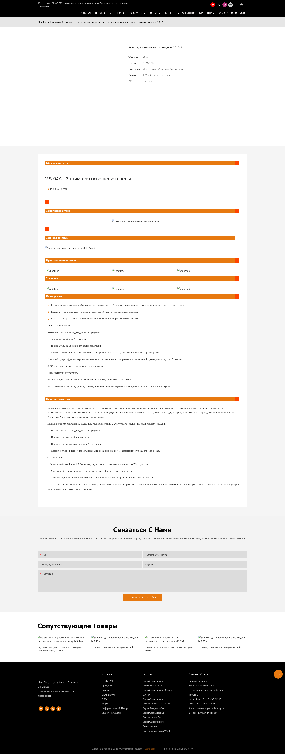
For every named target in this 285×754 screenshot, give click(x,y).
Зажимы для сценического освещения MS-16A (219, 647)
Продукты (55, 22)
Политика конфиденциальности (177, 748)
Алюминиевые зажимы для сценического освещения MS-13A (169, 649)
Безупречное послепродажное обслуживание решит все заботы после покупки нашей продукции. (95, 312)
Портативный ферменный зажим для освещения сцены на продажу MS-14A (60, 649)
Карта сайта (150, 748)
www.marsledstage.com (130, 748)
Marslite (42, 22)
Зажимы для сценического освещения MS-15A (112, 647)
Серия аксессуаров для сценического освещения (89, 22)
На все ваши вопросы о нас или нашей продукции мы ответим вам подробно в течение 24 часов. (95, 318)
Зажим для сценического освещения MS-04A (140, 22)
